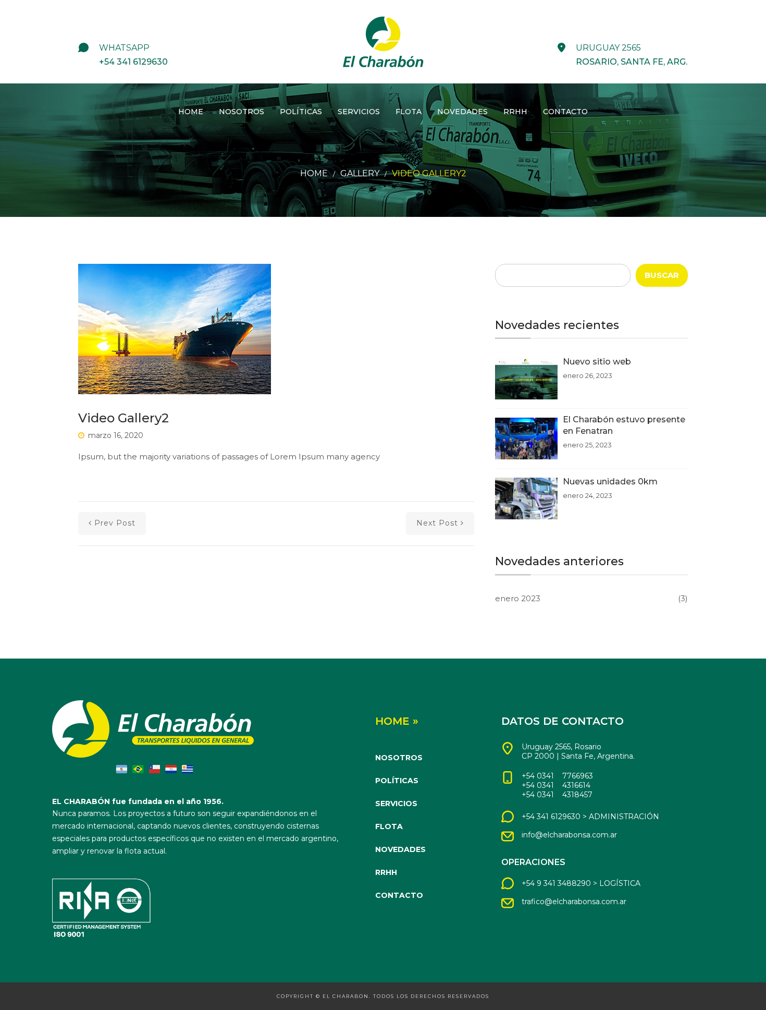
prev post (114, 523)
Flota (409, 111)
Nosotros (241, 111)
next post (437, 523)
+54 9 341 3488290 (556, 883)
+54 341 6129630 (133, 62)
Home (190, 111)
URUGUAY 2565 (608, 48)
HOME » (396, 721)
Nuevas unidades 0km (610, 481)
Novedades (462, 111)
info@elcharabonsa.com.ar (569, 834)
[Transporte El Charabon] (383, 42)
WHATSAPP (124, 48)
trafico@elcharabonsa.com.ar (574, 901)
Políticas (301, 111)
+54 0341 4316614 (556, 785)
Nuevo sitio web (597, 362)
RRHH (515, 111)
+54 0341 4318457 (557, 794)
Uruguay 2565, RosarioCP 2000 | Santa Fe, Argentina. (578, 751)
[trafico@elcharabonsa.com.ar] (507, 903)
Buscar (662, 275)
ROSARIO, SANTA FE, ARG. (631, 62)
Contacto (565, 111)
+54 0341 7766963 (557, 776)
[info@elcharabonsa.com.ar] (507, 836)
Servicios (359, 111)
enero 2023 (517, 598)
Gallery (359, 173)
